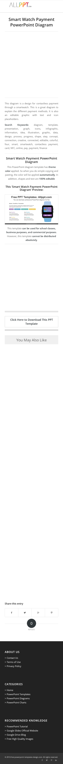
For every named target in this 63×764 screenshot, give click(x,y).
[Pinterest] (51, 760)
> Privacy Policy (13, 666)
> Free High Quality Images (19, 738)
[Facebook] (42, 760)
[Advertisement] (31, 64)
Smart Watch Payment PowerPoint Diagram (31, 22)
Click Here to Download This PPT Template (31, 321)
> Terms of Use (13, 661)
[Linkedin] (56, 760)
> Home (9, 690)
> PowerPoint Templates (17, 694)
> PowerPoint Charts (15, 702)
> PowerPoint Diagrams (17, 698)
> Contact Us (11, 657)
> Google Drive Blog (15, 734)
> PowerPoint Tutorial (16, 726)
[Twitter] (46, 760)
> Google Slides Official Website (21, 730)
